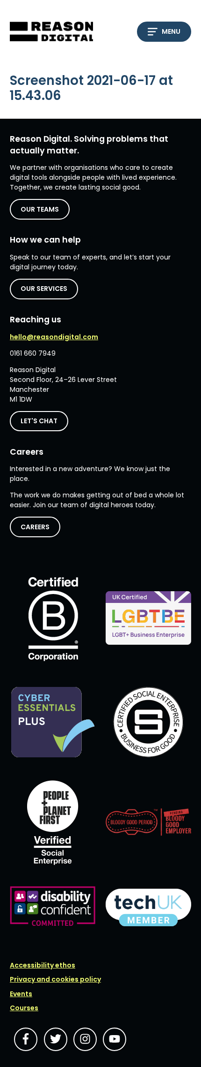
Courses (24, 1008)
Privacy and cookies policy (55, 979)
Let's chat (39, 421)
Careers (35, 527)
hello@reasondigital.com (54, 337)
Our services (44, 288)
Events (21, 993)
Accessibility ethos (42, 965)
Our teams (40, 209)
